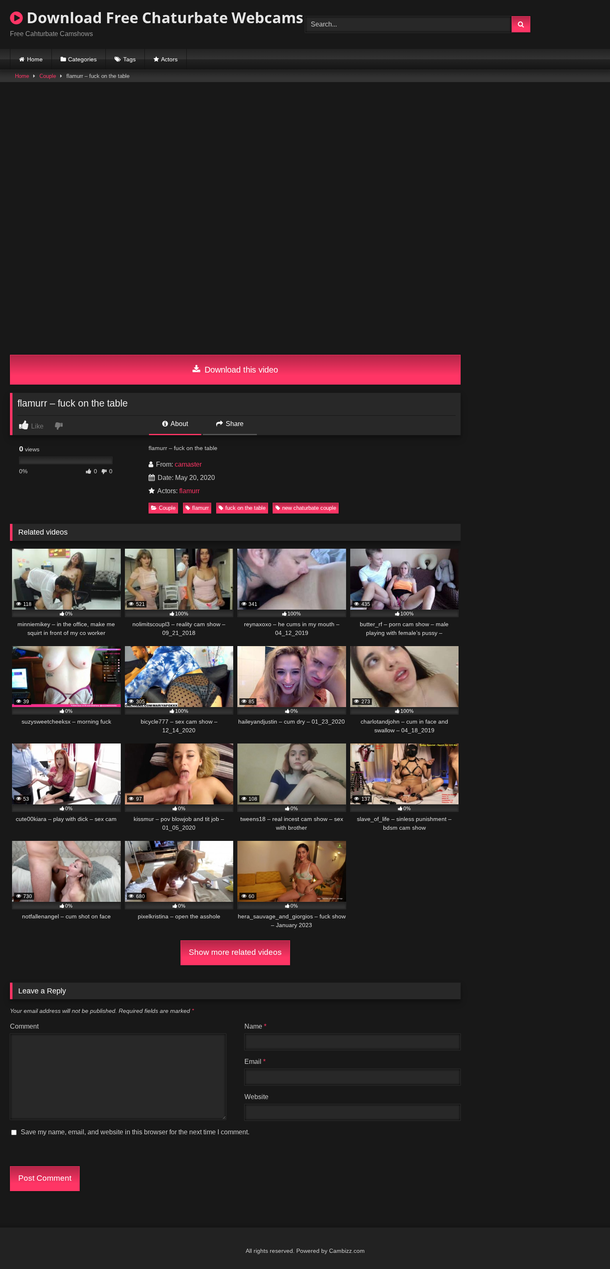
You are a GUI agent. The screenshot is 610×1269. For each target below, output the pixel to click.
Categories (82, 59)
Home (35, 59)
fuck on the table (245, 508)
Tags (129, 59)
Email (255, 1061)
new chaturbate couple (309, 508)
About (178, 423)
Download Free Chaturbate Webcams (163, 17)
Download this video (240, 369)
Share (234, 423)
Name (255, 1026)
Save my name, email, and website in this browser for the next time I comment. (135, 1132)
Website (256, 1096)
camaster (188, 464)
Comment (24, 1026)
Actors (169, 59)
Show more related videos (235, 952)
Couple (47, 76)
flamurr (189, 490)
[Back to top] (584, 1244)
